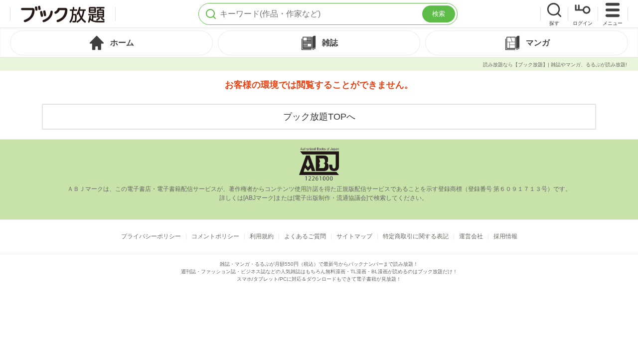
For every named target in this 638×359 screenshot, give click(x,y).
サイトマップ (354, 236)
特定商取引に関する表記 (416, 236)
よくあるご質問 (305, 236)
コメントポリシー (215, 236)
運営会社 (471, 236)
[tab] (111, 42)
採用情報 (505, 236)
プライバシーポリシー (151, 236)
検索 (438, 13)
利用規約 (262, 236)
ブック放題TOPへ (319, 117)
